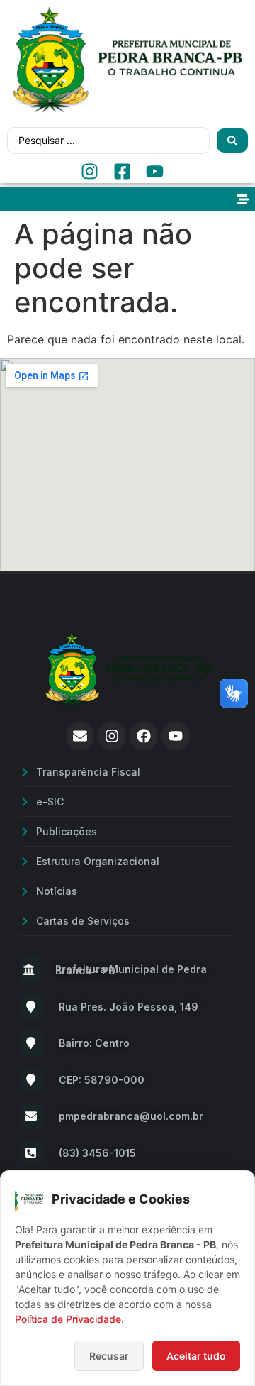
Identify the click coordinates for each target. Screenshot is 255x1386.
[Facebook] (144, 736)
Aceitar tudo (196, 1356)
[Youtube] (176, 736)
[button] (242, 199)
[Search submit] (232, 140)
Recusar (109, 1356)
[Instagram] (112, 736)
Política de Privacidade (68, 1319)
